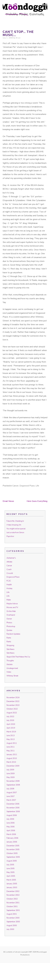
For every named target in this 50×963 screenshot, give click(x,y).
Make (9, 600)
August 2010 (12, 758)
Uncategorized (12, 668)
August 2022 (12, 713)
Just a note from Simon (15, 532)
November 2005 (13, 849)
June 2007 (11, 796)
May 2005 (11, 872)
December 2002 (13, 891)
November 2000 (13, 918)
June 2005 (11, 868)
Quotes (9, 630)
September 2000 (13, 922)
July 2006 (10, 819)
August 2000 (12, 925)
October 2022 (12, 709)
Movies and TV (12, 607)
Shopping (10, 645)
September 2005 (13, 857)
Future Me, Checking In (15, 521)
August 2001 (12, 914)
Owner (9, 619)
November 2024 (13, 697)
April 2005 (11, 876)
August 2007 (12, 792)
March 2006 (11, 834)
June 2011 (11, 747)
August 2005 (12, 861)
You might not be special (16, 529)
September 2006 (13, 811)
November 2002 (13, 895)
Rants (9, 638)
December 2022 (13, 701)
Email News (8, 501)
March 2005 (11, 880)
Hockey (9, 588)
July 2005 (10, 865)
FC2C (9, 581)
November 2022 (13, 705)
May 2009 (11, 777)
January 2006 (12, 842)
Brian (18, 38)
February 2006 (12, 838)
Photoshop (11, 626)
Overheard (11, 615)
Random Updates (13, 634)
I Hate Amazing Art (14, 525)
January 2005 (12, 884)
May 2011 (11, 751)
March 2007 (11, 800)
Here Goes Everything (37, 501)
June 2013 (11, 735)
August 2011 (12, 743)
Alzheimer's (11, 558)
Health (9, 584)
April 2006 (11, 830)
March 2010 (11, 762)
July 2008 (10, 789)
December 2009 (13, 766)
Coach (9, 569)
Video (9, 672)
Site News (10, 649)
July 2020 (10, 720)
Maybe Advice (12, 603)
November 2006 (13, 808)
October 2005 (12, 853)
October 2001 (12, 906)
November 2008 (13, 781)
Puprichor (10, 536)
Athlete (9, 562)
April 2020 (11, 724)
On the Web (11, 611)
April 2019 (11, 728)
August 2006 (12, 815)
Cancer (15, 485)
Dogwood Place (27, 485)
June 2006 (11, 823)
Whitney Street (12, 676)
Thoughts (10, 660)
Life (37, 485)
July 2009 (10, 770)
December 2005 (13, 846)
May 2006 (11, 827)
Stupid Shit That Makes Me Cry (18, 657)
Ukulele (9, 664)
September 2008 (13, 785)
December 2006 (13, 804)
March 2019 (11, 732)
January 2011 (12, 754)
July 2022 (10, 716)
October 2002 (12, 899)
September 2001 (13, 910)
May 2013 (11, 739)
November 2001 (13, 903)
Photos (9, 622)
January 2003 (12, 887)
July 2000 (10, 929)
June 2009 (11, 773)
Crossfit (10, 573)
